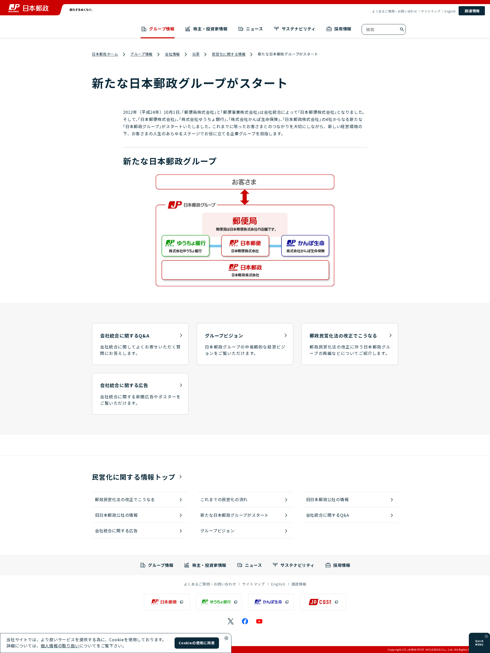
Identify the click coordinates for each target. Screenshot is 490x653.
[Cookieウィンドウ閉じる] (226, 638)
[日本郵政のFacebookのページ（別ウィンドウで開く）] (245, 621)
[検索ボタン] (402, 29)
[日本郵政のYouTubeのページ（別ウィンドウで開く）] (259, 621)
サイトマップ (430, 11)
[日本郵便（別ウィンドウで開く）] (167, 602)
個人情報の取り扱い (60, 646)
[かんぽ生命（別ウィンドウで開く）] (271, 602)
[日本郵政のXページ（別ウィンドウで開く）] (231, 621)
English (450, 11)
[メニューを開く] (486, 636)
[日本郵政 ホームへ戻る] (28, 8)
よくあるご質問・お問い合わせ (394, 11)
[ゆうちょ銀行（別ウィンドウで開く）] (219, 602)
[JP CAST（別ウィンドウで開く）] (323, 602)
